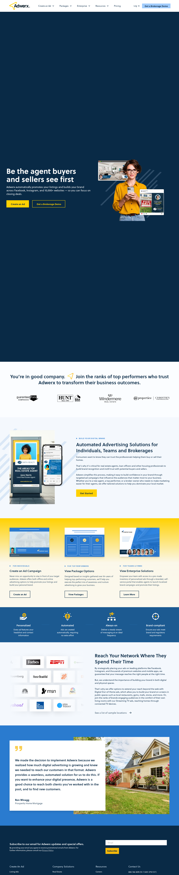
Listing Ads (14, 871)
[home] (20, 6)
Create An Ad (17, 866)
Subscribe (112, 850)
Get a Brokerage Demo (156, 6)
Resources (101, 866)
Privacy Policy (47, 850)
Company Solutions (63, 866)
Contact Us (134, 866)
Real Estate (57, 871)
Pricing (117, 5)
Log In (137, 6)
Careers (99, 871)
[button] (47, 6)
